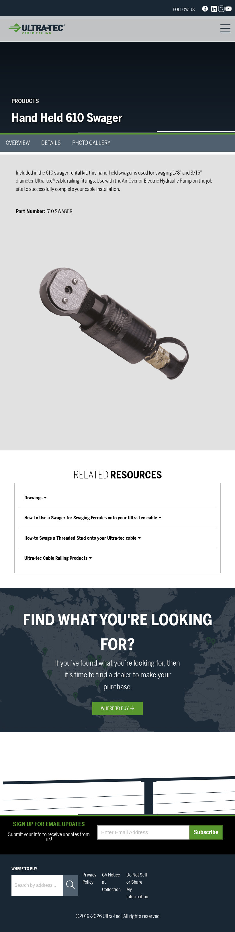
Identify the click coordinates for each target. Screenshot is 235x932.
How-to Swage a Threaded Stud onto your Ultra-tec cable (80, 538)
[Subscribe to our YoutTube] (228, 10)
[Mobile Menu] (225, 29)
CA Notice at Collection (111, 882)
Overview (18, 143)
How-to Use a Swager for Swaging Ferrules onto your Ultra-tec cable (90, 518)
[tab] (117, 497)
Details (51, 143)
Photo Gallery (91, 143)
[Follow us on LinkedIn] (214, 10)
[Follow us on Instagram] (221, 10)
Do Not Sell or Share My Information (137, 886)
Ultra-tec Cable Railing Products (55, 558)
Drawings (33, 498)
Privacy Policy (89, 879)
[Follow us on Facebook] (205, 10)
